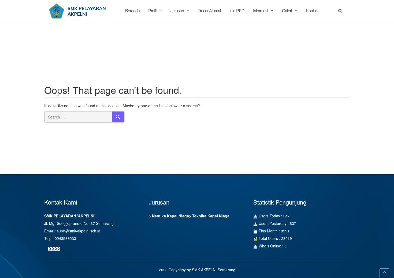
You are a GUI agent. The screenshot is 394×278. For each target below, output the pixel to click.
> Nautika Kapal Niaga (169, 215)
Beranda (132, 11)
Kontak (312, 11)
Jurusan (177, 11)
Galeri (287, 11)
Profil (152, 11)
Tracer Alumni (209, 11)
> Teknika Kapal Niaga (209, 215)
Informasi (260, 11)
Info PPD (236, 11)
